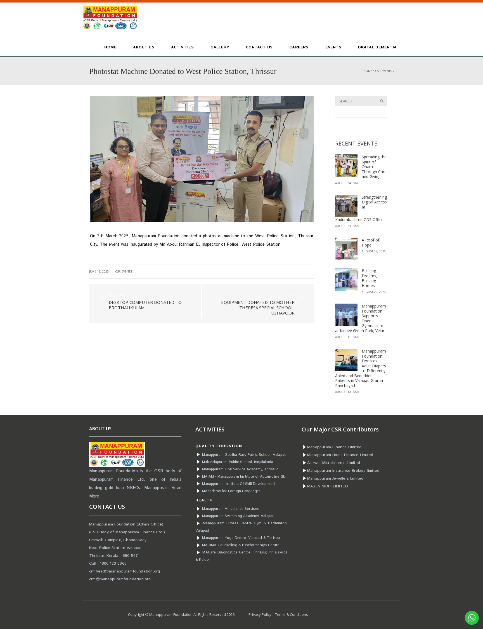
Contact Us (259, 47)
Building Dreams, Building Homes (369, 278)
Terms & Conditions (291, 614)
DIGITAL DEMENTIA (377, 47)
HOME (110, 47)
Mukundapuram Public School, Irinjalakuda (237, 462)
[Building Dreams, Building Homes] (346, 279)
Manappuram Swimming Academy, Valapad (238, 516)
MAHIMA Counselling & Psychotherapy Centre (241, 545)
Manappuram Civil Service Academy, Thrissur (240, 469)
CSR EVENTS (383, 71)
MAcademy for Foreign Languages (231, 491)
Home (367, 71)
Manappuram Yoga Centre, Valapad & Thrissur (241, 538)
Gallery (219, 47)
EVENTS (333, 47)
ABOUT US (143, 47)
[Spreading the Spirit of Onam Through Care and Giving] (346, 165)
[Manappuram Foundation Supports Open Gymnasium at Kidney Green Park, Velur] (346, 315)
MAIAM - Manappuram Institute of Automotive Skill (245, 476)
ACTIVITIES (182, 47)
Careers (298, 47)
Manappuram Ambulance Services (230, 508)
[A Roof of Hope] (346, 249)
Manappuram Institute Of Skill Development (238, 484)
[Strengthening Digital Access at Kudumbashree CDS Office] (346, 206)
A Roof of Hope (370, 242)
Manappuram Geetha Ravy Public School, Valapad (244, 454)
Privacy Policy (259, 614)
